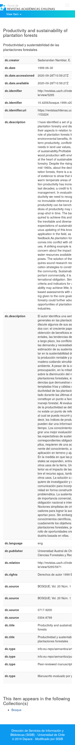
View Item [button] (12, 14)
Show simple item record (19, 24)
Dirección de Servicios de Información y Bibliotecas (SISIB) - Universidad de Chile (37, 732)
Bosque (16, 710)
